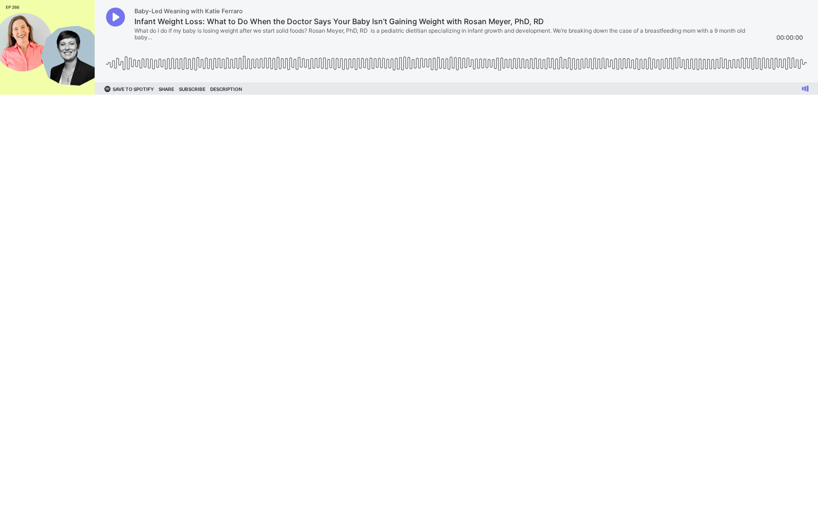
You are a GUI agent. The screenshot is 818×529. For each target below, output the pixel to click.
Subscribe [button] (192, 89)
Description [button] (226, 89)
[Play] (115, 17)
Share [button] (166, 89)
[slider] (456, 60)
